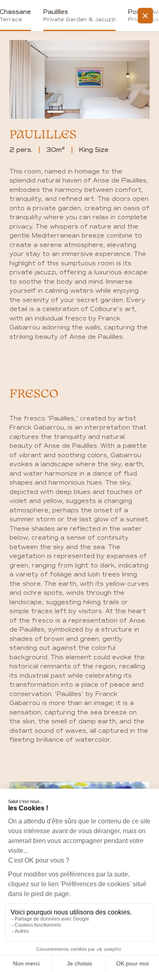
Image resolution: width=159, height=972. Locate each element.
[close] (145, 15)
